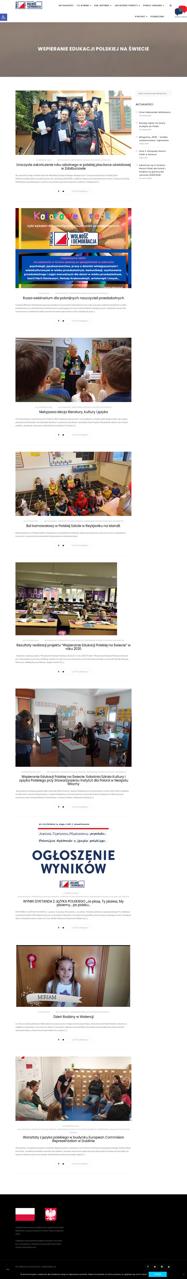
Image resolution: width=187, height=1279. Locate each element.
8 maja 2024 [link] (43, 293)
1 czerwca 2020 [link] (70, 893)
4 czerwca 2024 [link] (43, 160)
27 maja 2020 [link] (44, 1012)
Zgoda (157, 1274)
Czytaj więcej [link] (80, 191)
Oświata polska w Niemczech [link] (74, 897)
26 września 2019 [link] (70, 1126)
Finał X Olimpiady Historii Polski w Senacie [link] (152, 153)
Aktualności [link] (66, 5)
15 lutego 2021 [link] (30, 521)
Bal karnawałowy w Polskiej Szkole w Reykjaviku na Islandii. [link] (73, 526)
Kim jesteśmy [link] (102, 5)
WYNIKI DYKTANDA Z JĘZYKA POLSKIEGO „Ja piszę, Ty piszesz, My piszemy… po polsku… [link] (73, 903)
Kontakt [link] (140, 16)
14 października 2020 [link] (31, 772)
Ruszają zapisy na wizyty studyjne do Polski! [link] (152, 125)
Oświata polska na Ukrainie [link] (45, 897)
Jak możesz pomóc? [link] (127, 5)
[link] (3, 17)
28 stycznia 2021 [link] (31, 640)
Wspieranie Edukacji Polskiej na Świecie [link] (91, 160)
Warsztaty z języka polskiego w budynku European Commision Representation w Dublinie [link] (73, 1139)
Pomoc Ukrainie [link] (152, 5)
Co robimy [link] (83, 5)
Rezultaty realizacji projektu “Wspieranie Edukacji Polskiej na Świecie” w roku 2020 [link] (73, 647)
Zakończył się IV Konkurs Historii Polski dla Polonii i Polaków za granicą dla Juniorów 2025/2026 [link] (152, 170)
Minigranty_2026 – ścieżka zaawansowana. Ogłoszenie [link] (154, 139)
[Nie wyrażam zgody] (183, 1274)
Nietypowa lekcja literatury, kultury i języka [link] (73, 412)
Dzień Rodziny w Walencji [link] (73, 1016)
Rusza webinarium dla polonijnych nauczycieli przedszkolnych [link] (73, 298)
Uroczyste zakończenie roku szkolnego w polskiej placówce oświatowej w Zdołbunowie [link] (73, 167)
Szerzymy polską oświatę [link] (70, 521)
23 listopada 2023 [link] (43, 407)
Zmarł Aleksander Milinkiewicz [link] (155, 112)
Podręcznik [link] (157, 16)
